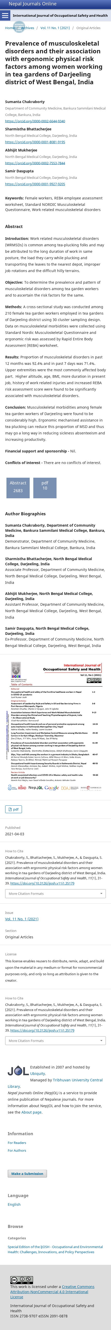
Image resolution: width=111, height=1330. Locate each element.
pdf (15, 809)
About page (31, 1112)
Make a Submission (27, 1173)
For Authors (17, 1150)
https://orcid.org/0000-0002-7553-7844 (35, 163)
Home (10, 28)
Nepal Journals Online (33, 4)
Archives (27, 28)
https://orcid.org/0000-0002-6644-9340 (35, 121)
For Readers (17, 1142)
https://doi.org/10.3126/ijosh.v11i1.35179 (42, 883)
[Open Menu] (5, 15)
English (14, 1204)
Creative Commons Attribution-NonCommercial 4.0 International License (52, 1291)
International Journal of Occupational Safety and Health (60, 15)
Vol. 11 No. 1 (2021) (55, 28)
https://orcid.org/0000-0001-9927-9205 (35, 184)
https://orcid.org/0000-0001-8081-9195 (35, 142)
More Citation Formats (26, 893)
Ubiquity (37, 1073)
